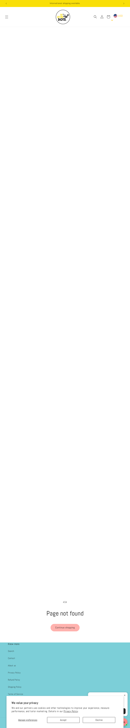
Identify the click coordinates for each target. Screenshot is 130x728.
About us (12, 665)
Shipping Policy (15, 686)
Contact (11, 658)
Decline (99, 720)
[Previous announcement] (6, 3)
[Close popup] (125, 695)
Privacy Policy (71, 711)
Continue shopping (65, 627)
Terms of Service (15, 694)
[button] (6, 16)
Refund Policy (14, 679)
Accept (63, 720)
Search (11, 651)
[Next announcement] (123, 3)
